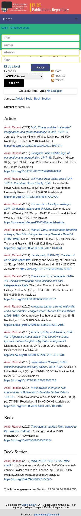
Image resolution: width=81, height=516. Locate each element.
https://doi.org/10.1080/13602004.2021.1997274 (33, 145)
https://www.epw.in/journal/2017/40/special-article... (35, 222)
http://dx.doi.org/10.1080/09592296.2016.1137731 (34, 355)
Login (4, 27)
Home (8, 19)
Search (40, 67)
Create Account (19, 27)
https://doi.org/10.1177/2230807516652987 (46, 269)
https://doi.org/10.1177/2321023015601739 (30, 380)
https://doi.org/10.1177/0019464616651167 (30, 299)
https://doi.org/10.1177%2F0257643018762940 (32, 171)
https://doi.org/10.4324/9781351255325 (28, 479)
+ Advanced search (40, 73)
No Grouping (54, 90)
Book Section (42, 98)
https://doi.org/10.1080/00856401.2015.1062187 (33, 406)
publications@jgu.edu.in (47, 514)
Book (28, 98)
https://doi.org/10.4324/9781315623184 (28, 440)
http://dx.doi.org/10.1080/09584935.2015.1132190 (34, 324)
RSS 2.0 (59, 80)
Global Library (28, 504)
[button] (14, 83)
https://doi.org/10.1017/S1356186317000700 (31, 196)
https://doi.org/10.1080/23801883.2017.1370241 (33, 248)
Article (19, 98)
